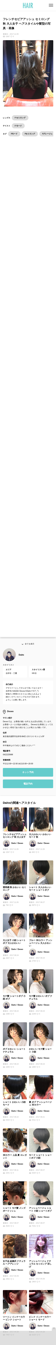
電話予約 (28, 791)
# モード (18, 126)
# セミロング (20, 118)
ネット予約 (28, 779)
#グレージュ (47, 134)
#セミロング (30, 134)
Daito (21, 662)
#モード (14, 134)
